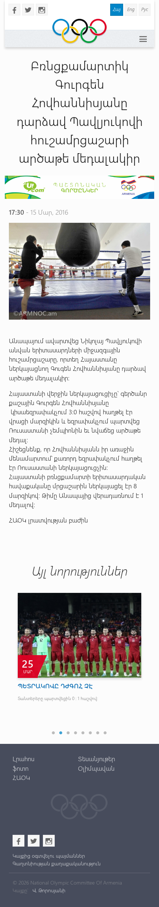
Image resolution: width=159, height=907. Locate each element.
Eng (131, 9)
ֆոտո (20, 768)
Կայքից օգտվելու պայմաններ (49, 855)
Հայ (117, 9)
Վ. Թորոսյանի (48, 890)
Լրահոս (23, 759)
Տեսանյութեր (96, 759)
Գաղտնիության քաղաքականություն (57, 863)
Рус (144, 9)
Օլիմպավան (96, 768)
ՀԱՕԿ (21, 777)
